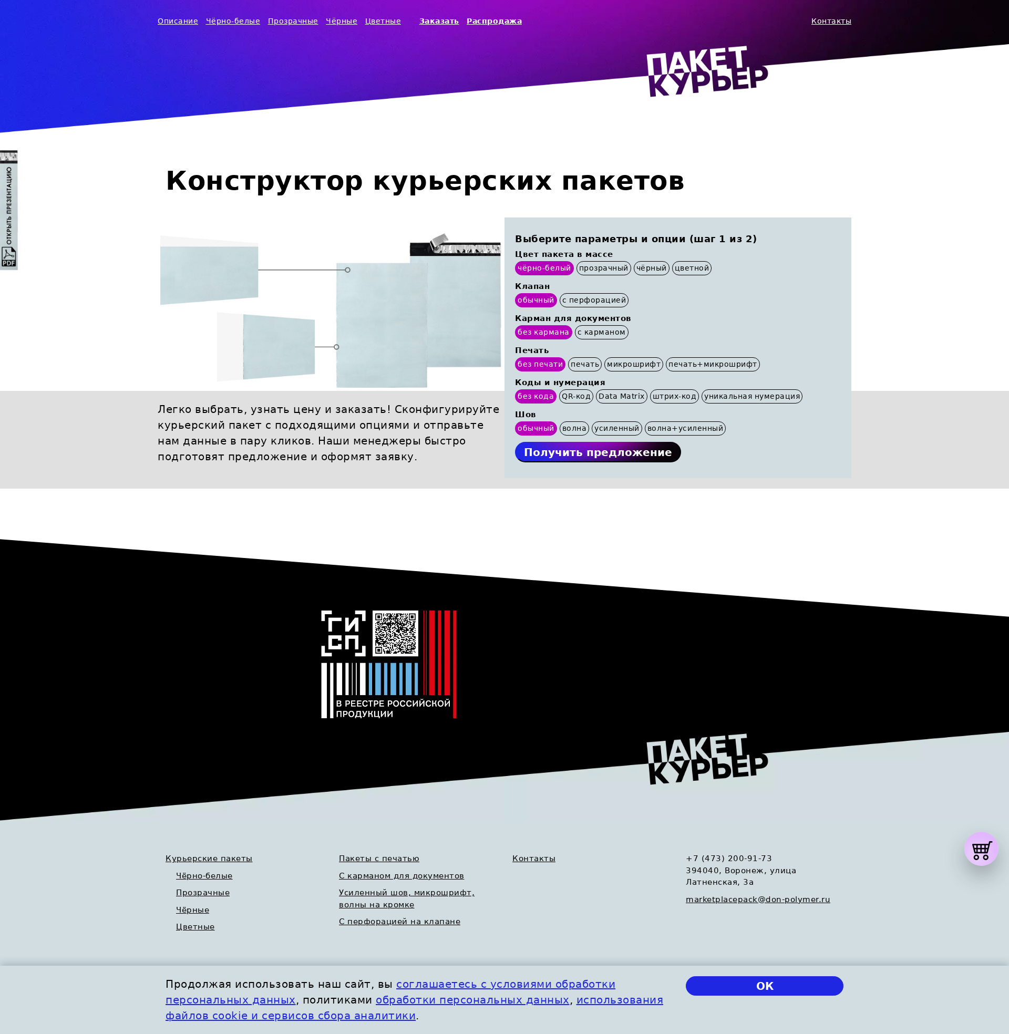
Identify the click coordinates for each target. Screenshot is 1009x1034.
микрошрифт (634, 364)
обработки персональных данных (473, 1000)
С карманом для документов (402, 876)
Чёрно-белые (233, 21)
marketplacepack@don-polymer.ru (758, 899)
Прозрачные (293, 21)
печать (585, 364)
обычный (536, 300)
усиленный (617, 428)
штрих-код (675, 396)
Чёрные (341, 21)
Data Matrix (622, 396)
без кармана (544, 332)
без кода (536, 396)
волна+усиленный (685, 428)
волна (574, 428)
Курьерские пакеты (209, 858)
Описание (178, 21)
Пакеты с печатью (379, 858)
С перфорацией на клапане (399, 921)
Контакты (831, 21)
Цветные (383, 21)
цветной (692, 268)
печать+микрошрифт (712, 364)
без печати (540, 364)
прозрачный (604, 268)
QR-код (576, 396)
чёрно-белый (544, 268)
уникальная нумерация (752, 396)
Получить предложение (598, 452)
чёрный (651, 268)
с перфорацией (594, 300)
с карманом (602, 332)
